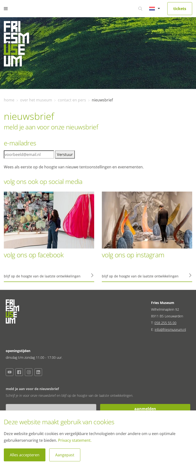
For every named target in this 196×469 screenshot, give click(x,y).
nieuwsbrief (102, 100)
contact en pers (72, 100)
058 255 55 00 (165, 322)
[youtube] (9, 372)
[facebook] (19, 372)
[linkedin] (38, 372)
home (9, 100)
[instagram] (29, 372)
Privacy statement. (75, 440)
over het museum (36, 100)
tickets (179, 8)
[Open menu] (6, 8)
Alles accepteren (24, 455)
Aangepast (64, 455)
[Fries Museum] (16, 45)
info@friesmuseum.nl (170, 329)
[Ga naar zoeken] (140, 9)
